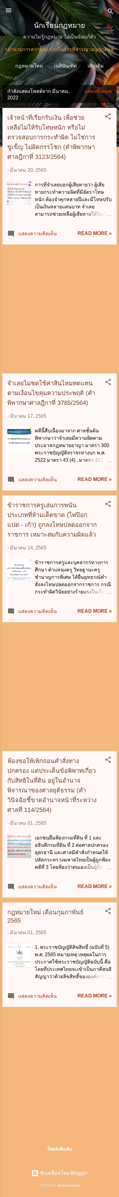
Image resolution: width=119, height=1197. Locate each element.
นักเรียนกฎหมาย (59, 25)
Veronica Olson (68, 1185)
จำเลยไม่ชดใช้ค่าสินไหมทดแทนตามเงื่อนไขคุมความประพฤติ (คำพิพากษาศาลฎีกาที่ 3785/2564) (51, 393)
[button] (108, 117)
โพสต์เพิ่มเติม (59, 1149)
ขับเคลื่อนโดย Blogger (63, 1173)
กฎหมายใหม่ (29, 65)
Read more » (95, 233)
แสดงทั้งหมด (98, 91)
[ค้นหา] (110, 12)
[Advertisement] (59, 309)
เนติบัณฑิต (65, 65)
